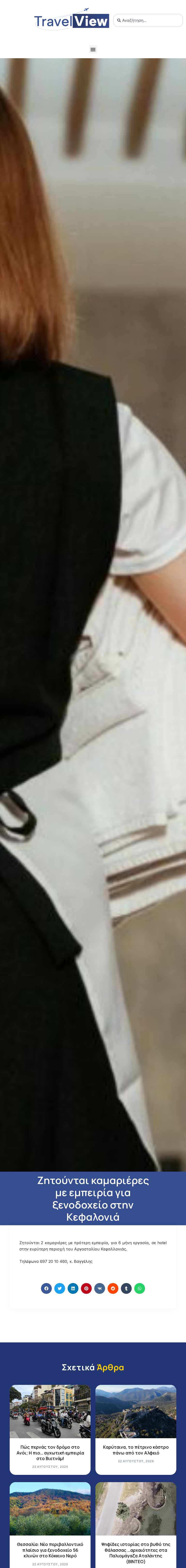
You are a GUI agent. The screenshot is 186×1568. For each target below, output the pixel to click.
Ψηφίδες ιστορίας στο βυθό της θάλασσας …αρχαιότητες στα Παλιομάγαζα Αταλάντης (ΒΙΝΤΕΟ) (135, 1552)
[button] (93, 49)
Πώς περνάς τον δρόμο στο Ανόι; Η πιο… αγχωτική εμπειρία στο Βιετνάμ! (50, 1452)
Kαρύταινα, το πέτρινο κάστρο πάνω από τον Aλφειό (136, 1449)
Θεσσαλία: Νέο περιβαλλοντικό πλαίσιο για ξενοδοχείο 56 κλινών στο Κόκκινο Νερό (50, 1550)
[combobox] (148, 20)
